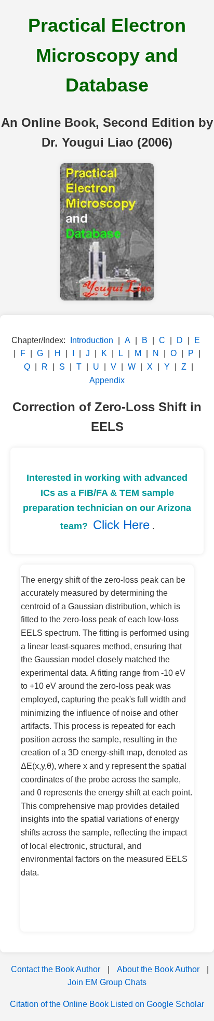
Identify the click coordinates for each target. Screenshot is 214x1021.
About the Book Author (158, 969)
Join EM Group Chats (107, 982)
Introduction (91, 340)
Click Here (121, 525)
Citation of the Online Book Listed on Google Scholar (107, 1004)
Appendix (107, 380)
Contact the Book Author (55, 969)
